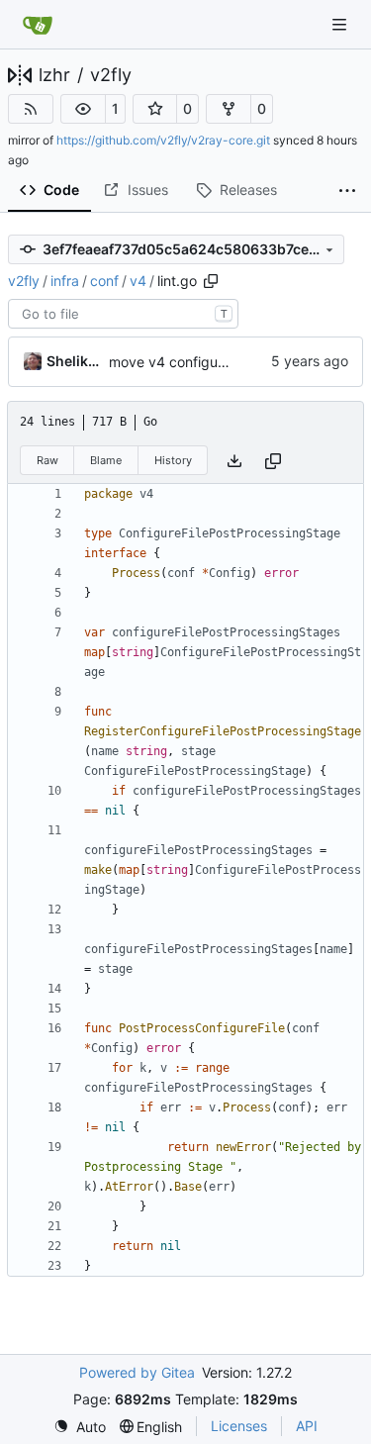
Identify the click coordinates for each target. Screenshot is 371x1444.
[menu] (79, 1426)
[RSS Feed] (30, 109)
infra (64, 280)
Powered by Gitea (137, 1372)
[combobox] (123, 314)
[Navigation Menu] (341, 24)
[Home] (37, 25)
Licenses (239, 1425)
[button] (83, 109)
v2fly (111, 75)
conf (104, 280)
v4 (138, 280)
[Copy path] (211, 281)
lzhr (54, 75)
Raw (47, 460)
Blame (106, 460)
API (307, 1425)
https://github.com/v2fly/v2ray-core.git (163, 140)
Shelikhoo (74, 360)
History (173, 460)
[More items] (347, 191)
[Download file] (234, 460)
